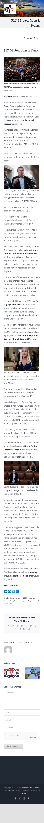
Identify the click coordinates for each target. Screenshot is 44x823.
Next (36, 38)
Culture (6, 601)
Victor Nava (12, 96)
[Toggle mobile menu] (39, 5)
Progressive (32, 601)
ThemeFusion (9, 790)
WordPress (22, 793)
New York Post (11, 585)
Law (25, 601)
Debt (11, 601)
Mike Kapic (10, 598)
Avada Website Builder (29, 788)
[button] (5, 673)
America (32, 598)
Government (18, 601)
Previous (28, 38)
